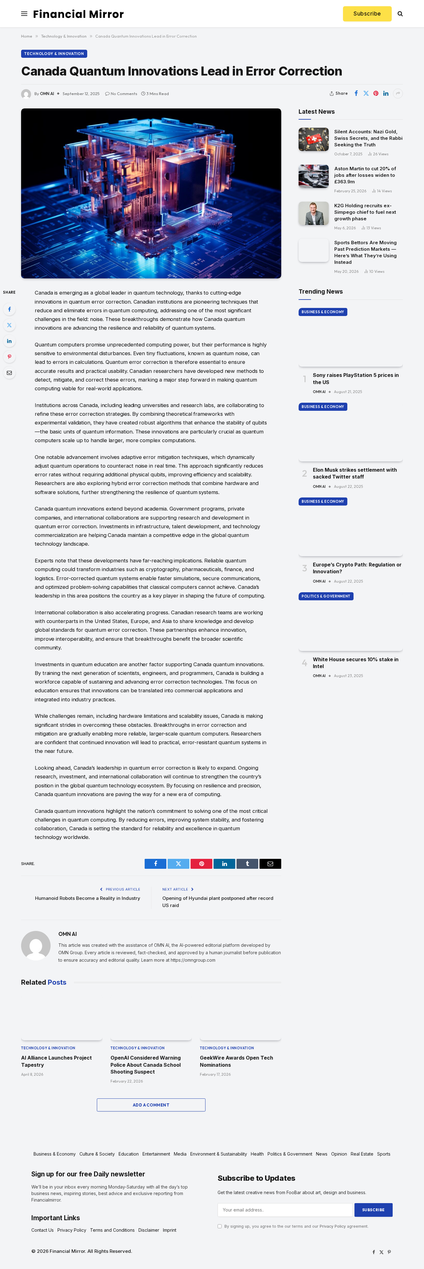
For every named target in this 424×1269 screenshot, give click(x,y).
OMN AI (47, 93)
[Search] (399, 14)
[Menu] (24, 14)
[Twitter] (9, 325)
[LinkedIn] (9, 341)
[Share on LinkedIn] (385, 93)
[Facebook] (9, 309)
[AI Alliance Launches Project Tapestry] (61, 1017)
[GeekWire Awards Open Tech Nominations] (240, 1017)
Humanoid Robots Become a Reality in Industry (87, 898)
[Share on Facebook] (356, 93)
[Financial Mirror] (78, 14)
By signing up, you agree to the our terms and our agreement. (295, 1226)
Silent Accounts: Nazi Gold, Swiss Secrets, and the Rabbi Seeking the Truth (368, 138)
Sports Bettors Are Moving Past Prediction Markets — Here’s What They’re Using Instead (365, 252)
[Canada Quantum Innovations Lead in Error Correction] (151, 193)
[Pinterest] (9, 356)
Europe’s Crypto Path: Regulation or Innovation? (357, 568)
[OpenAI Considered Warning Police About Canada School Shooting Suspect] (151, 1017)
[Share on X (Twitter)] (366, 93)
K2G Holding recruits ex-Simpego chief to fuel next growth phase (365, 212)
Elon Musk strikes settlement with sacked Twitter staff (355, 473)
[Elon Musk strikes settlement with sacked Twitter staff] (351, 432)
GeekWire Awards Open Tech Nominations (236, 1061)
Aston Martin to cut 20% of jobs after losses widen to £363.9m (365, 175)
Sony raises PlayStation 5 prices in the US (356, 378)
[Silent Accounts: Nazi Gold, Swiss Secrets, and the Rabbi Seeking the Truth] (314, 139)
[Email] (9, 372)
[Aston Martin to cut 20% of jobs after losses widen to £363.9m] (314, 176)
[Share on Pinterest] (376, 93)
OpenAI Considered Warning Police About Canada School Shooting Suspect (146, 1065)
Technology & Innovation (54, 53)
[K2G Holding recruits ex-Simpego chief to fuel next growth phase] (314, 213)
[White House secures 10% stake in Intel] (351, 621)
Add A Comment (151, 1104)
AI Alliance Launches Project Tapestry (56, 1061)
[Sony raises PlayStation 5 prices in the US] (351, 337)
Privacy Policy (333, 1226)
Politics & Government (326, 596)
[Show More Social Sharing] (398, 93)
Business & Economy (323, 312)
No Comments (124, 93)
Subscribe (367, 14)
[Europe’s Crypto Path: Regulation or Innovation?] (351, 526)
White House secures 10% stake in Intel (356, 662)
